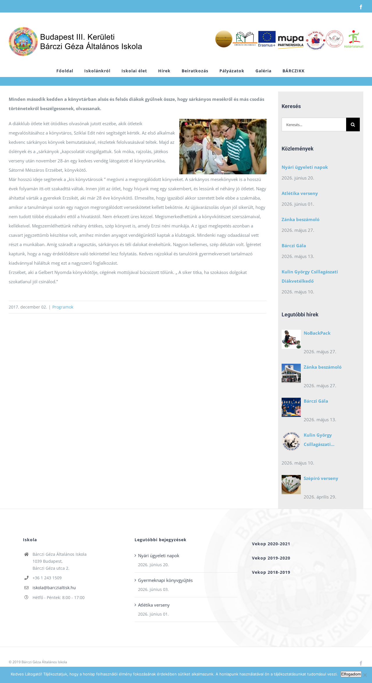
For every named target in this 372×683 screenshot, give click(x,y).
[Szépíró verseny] (291, 486)
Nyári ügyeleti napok (305, 167)
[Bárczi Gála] (291, 409)
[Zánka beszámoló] (291, 375)
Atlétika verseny (300, 193)
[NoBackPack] (291, 341)
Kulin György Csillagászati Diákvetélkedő (310, 276)
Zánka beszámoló (300, 219)
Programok (62, 307)
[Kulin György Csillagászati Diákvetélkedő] (291, 443)
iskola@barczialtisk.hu (54, 587)
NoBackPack (317, 333)
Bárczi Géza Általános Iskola (44, 661)
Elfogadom (351, 674)
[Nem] (365, 675)
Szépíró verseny (321, 478)
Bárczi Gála (294, 245)
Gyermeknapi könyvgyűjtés (165, 580)
